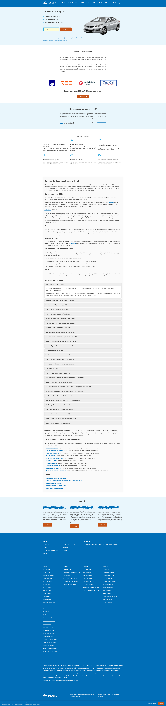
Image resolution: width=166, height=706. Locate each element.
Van (78, 3)
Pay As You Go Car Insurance (50, 642)
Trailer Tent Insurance (48, 633)
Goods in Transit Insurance (110, 596)
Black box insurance (51, 460)
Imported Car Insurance (49, 602)
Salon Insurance (107, 593)
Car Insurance (46, 569)
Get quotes (65, 29)
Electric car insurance (52, 448)
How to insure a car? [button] (52, 368)
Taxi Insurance (46, 584)
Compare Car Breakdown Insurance (56, 478)
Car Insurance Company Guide (50, 550)
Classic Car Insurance (48, 608)
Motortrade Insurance (108, 584)
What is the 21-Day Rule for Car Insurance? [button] (59, 382)
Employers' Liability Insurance (70, 581)
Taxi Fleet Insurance (48, 627)
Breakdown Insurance (48, 575)
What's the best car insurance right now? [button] (58, 327)
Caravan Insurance (87, 575)
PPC (116, 694)
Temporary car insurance (53, 465)
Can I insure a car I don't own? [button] (55, 350)
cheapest (111, 202)
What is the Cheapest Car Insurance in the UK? (108, 507)
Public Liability (66, 575)
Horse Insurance (107, 590)
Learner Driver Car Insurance (50, 648)
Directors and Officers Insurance (71, 578)
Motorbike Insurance (48, 578)
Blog (116, 3)
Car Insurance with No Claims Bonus (56, 485)
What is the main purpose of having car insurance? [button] (61, 418)
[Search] (122, 3)
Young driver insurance (52, 453)
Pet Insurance (106, 569)
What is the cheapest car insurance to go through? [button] (61, 341)
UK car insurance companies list (55, 458)
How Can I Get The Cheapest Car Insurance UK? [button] (61, 323)
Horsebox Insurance (88, 578)
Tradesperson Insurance (109, 587)
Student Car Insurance (48, 645)
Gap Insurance (46, 596)
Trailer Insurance (107, 599)
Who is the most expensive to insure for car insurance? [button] (63, 400)
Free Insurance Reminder (69, 544)
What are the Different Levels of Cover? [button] (58, 305)
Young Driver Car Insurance (50, 651)
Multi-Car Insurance (48, 636)
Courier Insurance (107, 602)
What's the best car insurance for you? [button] (58, 355)
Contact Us (45, 547)
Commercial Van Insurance (49, 618)
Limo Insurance (47, 590)
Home (89, 3)
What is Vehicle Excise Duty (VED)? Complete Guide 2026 (82, 507)
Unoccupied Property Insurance (91, 590)
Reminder (108, 3)
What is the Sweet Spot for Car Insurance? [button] (59, 396)
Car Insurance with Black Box (54, 483)
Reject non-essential (152, 703)
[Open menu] (119, 3)
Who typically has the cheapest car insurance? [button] (60, 332)
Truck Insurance (47, 599)
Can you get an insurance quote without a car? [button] (60, 364)
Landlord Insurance (88, 584)
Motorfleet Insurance (108, 575)
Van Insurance (46, 572)
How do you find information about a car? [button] (58, 373)
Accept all (161, 703)
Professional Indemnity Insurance (71, 572)
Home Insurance (87, 569)
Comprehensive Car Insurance (54, 488)
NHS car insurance (51, 455)
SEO (111, 694)
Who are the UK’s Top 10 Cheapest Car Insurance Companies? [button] (65, 377)
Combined (47, 210)
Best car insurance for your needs (55, 450)
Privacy (65, 550)
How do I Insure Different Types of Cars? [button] (58, 309)
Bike (83, 3)
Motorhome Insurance (108, 572)
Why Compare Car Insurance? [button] (55, 284)
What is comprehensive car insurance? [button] (58, 423)
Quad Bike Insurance (48, 615)
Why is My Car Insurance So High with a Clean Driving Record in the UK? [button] (68, 387)
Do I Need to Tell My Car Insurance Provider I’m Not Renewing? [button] (65, 391)
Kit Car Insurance (47, 605)
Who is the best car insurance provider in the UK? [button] (61, 337)
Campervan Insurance (48, 630)
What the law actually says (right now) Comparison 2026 (54, 507)
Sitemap (45, 553)
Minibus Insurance (47, 587)
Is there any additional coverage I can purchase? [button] (61, 318)
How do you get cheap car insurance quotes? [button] (60, 359)
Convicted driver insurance (53, 468)
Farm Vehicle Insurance (49, 621)
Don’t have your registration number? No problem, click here (53, 32)
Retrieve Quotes (98, 3)
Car (73, 3)
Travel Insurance (67, 569)
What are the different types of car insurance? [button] (60, 300)
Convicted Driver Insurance (50, 611)
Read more (47, 524)
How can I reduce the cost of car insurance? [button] (59, 314)
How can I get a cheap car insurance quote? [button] (59, 346)
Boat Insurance (87, 572)
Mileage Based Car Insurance (50, 639)
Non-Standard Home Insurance (91, 587)
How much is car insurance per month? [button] (58, 414)
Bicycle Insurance (47, 581)
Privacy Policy (32, 704)
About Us (65, 547)
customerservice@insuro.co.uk (110, 544)
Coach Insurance (47, 593)
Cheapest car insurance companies (56, 470)
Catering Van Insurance (109, 578)
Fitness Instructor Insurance (70, 584)
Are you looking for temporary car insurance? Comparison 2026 (64, 480)
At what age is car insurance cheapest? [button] (58, 405)
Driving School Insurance (109, 581)
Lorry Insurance (47, 624)
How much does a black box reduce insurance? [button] (60, 409)
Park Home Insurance (88, 581)
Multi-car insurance (51, 463)
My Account (65, 3)
